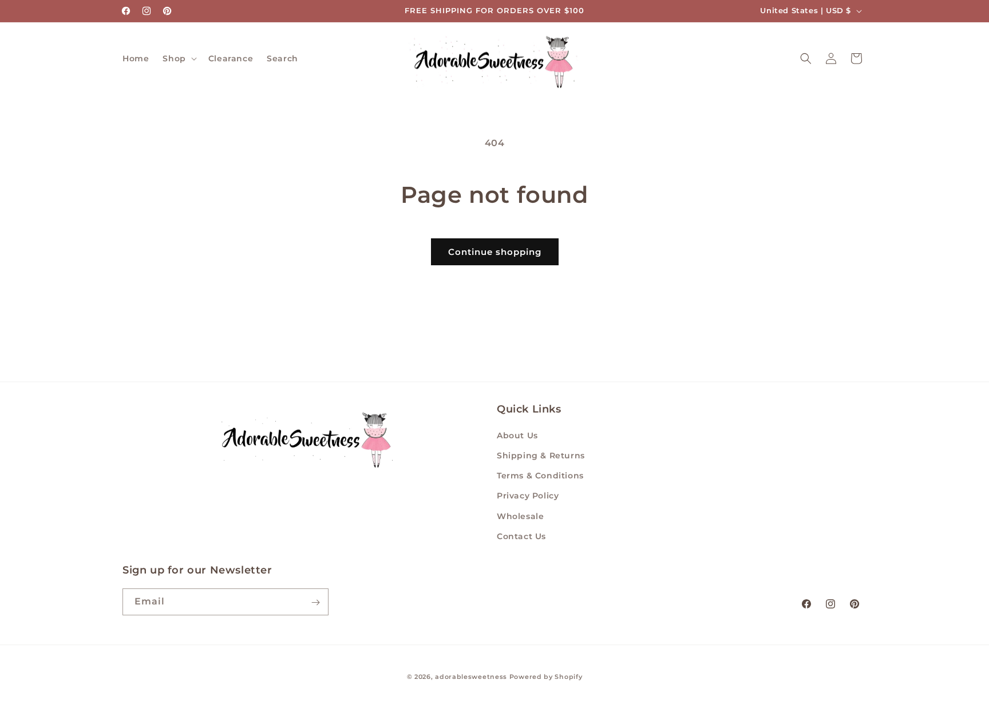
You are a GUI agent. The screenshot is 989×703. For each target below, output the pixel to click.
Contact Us (521, 536)
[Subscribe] (315, 602)
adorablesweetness (471, 677)
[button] (178, 58)
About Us (517, 435)
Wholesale (520, 516)
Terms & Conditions (540, 475)
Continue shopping (494, 251)
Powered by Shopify (546, 677)
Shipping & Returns (541, 455)
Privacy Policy (528, 496)
